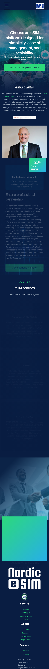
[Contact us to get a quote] (24, 169)
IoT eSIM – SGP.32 (24, 417)
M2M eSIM (25, 366)
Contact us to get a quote (24, 177)
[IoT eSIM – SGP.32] (24, 409)
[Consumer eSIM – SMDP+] (24, 310)
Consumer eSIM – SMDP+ (24, 317)
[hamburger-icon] (7, 6)
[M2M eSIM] (24, 358)
